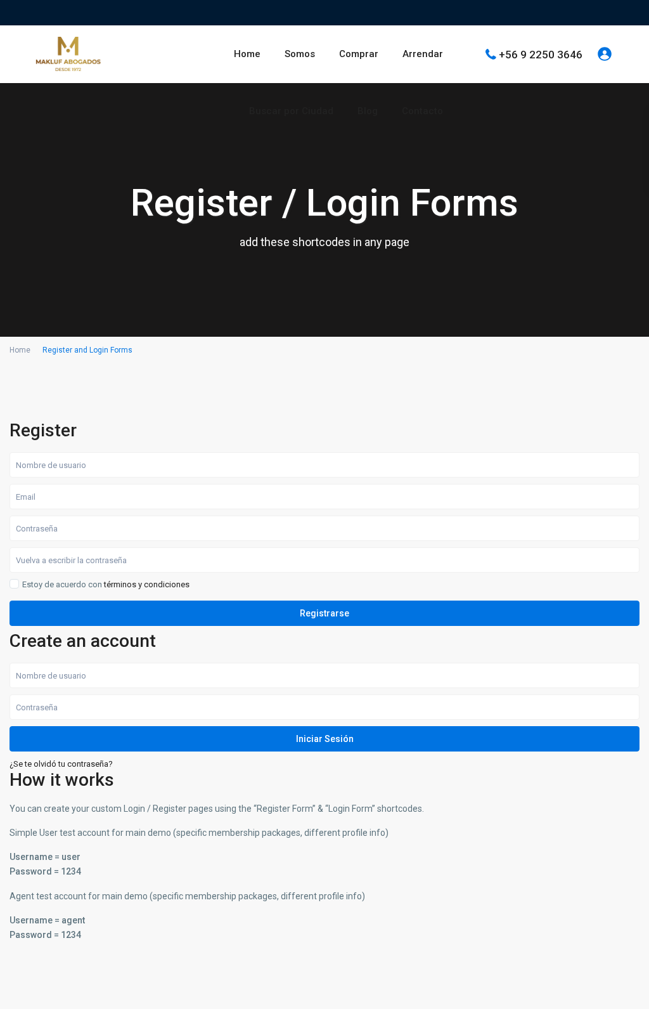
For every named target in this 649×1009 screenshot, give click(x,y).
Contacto (422, 111)
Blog (367, 111)
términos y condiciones (147, 584)
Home (247, 54)
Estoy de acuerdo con (106, 585)
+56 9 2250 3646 (540, 54)
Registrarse (324, 613)
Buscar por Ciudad (291, 111)
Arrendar (422, 54)
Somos (300, 54)
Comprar (358, 54)
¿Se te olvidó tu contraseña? (61, 764)
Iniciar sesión (325, 739)
